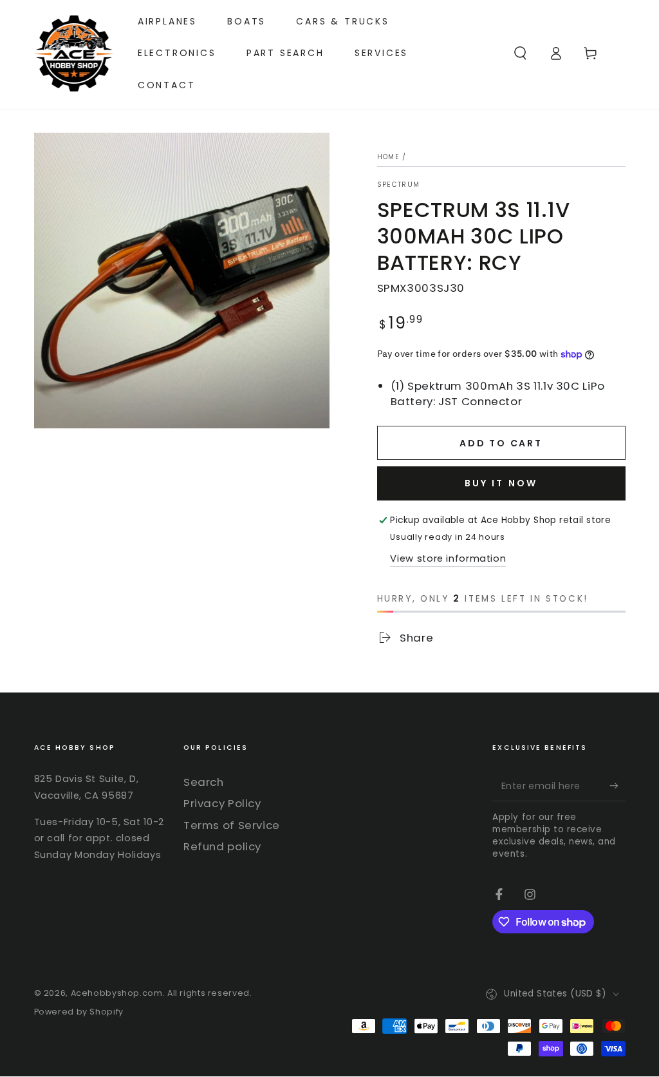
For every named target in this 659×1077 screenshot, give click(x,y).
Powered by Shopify (79, 1011)
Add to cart (501, 443)
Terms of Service (231, 825)
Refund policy (222, 846)
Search (203, 782)
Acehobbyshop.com (117, 992)
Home (388, 157)
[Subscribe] (617, 786)
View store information (448, 558)
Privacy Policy (222, 803)
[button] (520, 53)
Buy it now (501, 483)
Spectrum (398, 184)
